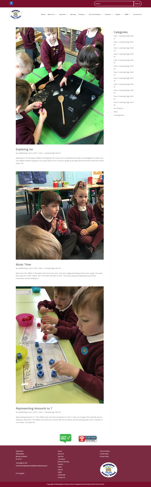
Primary (81, 14)
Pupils (117, 14)
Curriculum (61, 459)
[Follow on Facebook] (11, 3)
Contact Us (137, 14)
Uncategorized (119, 115)
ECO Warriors (118, 108)
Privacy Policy (104, 456)
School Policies (105, 451)
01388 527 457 (22, 463)
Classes (60, 470)
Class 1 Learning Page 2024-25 (50, 153)
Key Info (62, 14)
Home (43, 14)
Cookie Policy (104, 454)
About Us (51, 14)
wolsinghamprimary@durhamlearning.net (33, 466)
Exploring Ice (24, 149)
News (116, 112)
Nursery (73, 14)
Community (61, 475)
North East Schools (97, 484)
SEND (126, 14)
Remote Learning (63, 462)
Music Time (23, 264)
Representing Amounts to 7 (34, 408)
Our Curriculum (94, 14)
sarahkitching (22, 153)
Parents (108, 14)
